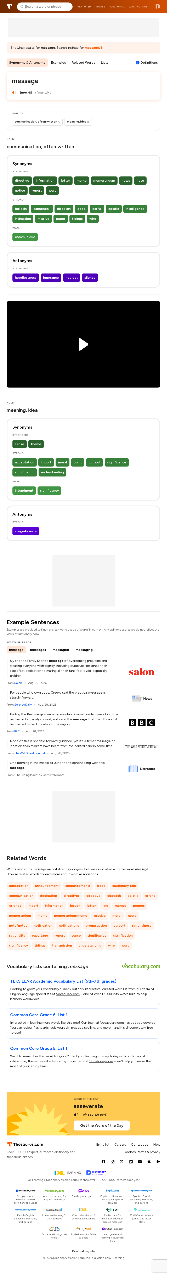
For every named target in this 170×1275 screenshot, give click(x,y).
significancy (49, 490)
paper (60, 219)
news (126, 180)
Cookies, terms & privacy (142, 1152)
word (53, 190)
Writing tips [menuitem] (138, 6)
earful (97, 209)
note (140, 180)
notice (20, 190)
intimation (23, 219)
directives (72, 896)
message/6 (94, 48)
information (45, 180)
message (16, 650)
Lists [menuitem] (104, 62)
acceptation (24, 462)
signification (24, 472)
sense (19, 444)
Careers (120, 1144)
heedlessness (25, 278)
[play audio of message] (14, 92)
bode (101, 886)
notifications (69, 925)
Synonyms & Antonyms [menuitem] (27, 62)
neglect (72, 278)
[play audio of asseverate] (76, 1114)
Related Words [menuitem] (83, 62)
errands (15, 906)
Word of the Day (86, 1099)
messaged (61, 650)
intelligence (135, 209)
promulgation (96, 925)
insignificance (26, 531)
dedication (48, 896)
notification (43, 925)
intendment (24, 490)
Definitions (149, 62)
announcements (78, 886)
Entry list (102, 1144)
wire (92, 219)
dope (81, 209)
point (78, 462)
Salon (18, 683)
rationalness (141, 925)
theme (36, 444)
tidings (77, 219)
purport (95, 462)
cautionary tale (124, 886)
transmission (62, 945)
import (46, 462)
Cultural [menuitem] (117, 6)
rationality (17, 935)
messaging (84, 650)
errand (150, 896)
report (37, 190)
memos (120, 906)
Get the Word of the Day (101, 1125)
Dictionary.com (157, 6)
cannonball (41, 209)
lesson (75, 906)
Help (156, 1144)
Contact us (139, 1144)
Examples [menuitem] (58, 62)
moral (62, 462)
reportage (40, 935)
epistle (113, 209)
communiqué (25, 237)
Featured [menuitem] (84, 6)
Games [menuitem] (101, 6)
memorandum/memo (70, 916)
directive (22, 180)
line (105, 906)
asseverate (88, 1106)
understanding (52, 472)
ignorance (51, 278)
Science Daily (23, 704)
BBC (17, 731)
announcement (47, 886)
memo (82, 180)
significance (116, 462)
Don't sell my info (83, 1251)
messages (38, 650)
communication (21, 896)
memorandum (104, 180)
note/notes (18, 925)
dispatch (64, 209)
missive (43, 219)
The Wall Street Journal (29, 753)
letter (65, 180)
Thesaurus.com (9, 7)
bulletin (21, 209)
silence (90, 278)
